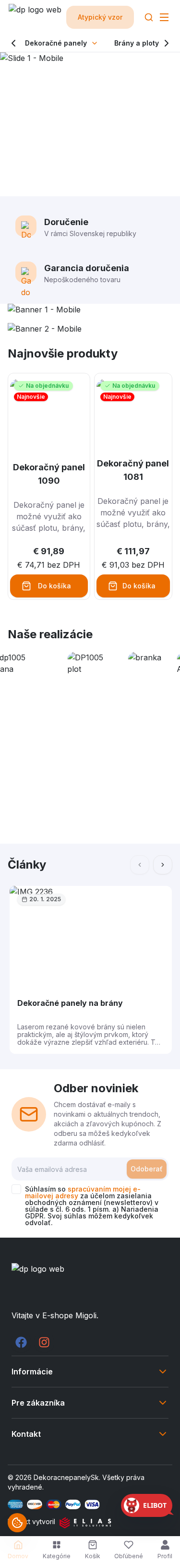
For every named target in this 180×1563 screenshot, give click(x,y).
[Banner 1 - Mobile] (90, 309)
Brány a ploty (136, 43)
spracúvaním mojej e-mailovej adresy (83, 1192)
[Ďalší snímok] (162, 864)
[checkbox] (16, 1189)
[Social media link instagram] (44, 1342)
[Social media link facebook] (21, 1342)
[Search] (148, 17)
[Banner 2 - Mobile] (90, 328)
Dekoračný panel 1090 (49, 474)
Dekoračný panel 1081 (133, 470)
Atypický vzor (100, 17)
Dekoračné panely (56, 43)
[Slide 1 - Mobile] (90, 124)
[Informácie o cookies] (17, 1522)
